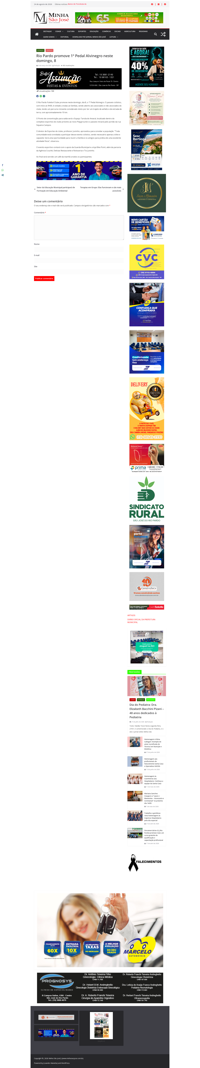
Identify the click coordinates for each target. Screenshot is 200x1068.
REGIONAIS (143, 31)
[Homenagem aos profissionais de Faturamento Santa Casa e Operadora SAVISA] (134, 764)
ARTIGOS (131, 615)
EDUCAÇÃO (94, 31)
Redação (57, 65)
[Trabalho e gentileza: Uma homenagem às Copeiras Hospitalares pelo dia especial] (134, 818)
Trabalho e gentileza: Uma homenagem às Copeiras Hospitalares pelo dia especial (152, 816)
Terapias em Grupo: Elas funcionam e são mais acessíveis (100, 189)
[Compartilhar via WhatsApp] (41, 96)
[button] (62, 31)
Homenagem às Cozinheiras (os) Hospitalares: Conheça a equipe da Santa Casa (153, 780)
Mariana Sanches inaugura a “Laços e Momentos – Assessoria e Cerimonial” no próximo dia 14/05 (154, 798)
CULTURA (70, 31)
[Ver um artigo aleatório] (163, 34)
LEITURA (112, 37)
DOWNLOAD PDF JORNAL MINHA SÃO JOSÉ (89, 37)
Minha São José (54, 1058)
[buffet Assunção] (79, 70)
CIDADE (58, 31)
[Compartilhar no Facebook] (37, 96)
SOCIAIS (117, 31)
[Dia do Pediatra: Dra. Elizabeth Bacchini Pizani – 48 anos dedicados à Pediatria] (146, 686)
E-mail (36, 255)
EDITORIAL (65, 37)
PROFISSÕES (150, 700)
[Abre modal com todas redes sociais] (44, 96)
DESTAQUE (47, 31)
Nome (36, 244)
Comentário (40, 212)
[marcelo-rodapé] (79, 162)
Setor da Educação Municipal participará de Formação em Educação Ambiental (56, 189)
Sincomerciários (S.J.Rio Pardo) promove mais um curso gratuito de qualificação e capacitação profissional (154, 835)
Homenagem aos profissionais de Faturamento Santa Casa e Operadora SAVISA (153, 762)
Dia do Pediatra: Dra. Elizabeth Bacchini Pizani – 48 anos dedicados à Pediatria (147, 711)
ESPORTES (82, 31)
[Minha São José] (37, 34)
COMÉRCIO (106, 31)
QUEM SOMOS (49, 37)
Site (35, 266)
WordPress (65, 1063)
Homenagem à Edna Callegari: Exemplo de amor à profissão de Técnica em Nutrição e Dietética (153, 744)
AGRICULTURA (129, 31)
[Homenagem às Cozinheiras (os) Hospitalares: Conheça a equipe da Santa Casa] (134, 782)
